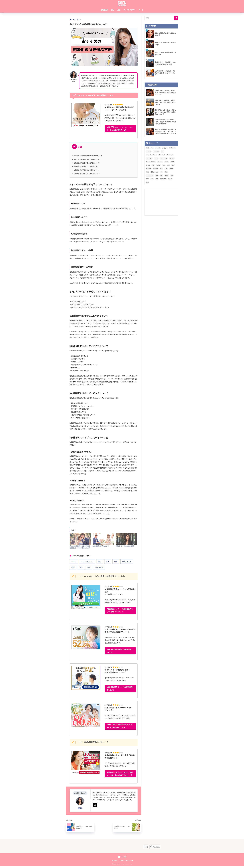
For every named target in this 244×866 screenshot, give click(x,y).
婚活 (112, 10)
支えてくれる (149, 175)
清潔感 (166, 175)
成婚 (166, 172)
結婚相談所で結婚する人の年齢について (87, 163)
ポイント (171, 158)
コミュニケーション (151, 155)
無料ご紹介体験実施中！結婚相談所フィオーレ (120, 651)
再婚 (153, 165)
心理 (166, 168)
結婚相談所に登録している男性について (87, 166)
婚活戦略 (148, 168)
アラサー (148, 151)
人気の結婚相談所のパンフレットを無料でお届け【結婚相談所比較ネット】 (120, 774)
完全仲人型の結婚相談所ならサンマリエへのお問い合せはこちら (120, 726)
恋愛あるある (126, 561)
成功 (161, 172)
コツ (162, 151)
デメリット (149, 158)
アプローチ (172, 148)
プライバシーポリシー (126, 860)
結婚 (89, 567)
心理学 (171, 168)
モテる (166, 161)
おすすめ (157, 148)
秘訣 (152, 178)
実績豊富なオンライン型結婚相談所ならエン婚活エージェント (120, 610)
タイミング (162, 155)
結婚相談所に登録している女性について (87, 170)
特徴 (73, 567)
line (152, 148)
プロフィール (163, 158)
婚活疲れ (155, 168)
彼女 (161, 168)
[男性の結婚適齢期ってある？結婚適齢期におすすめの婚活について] (80, 539)
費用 (147, 182)
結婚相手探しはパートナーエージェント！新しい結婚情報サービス (120, 128)
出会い (158, 165)
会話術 (172, 161)
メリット (160, 161)
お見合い (164, 148)
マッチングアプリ (130, 10)
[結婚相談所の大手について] (103, 539)
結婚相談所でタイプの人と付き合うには (87, 173)
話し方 (170, 178)
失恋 (164, 165)
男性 (81, 567)
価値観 (148, 165)
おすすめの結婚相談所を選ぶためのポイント (88, 155)
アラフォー (156, 151)
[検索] (176, 18)
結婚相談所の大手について (101, 546)
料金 (157, 175)
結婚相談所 (104, 10)
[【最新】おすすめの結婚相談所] (126, 539)
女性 (99, 561)
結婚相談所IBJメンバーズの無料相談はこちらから (120, 688)
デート (141, 10)
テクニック (170, 155)
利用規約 (114, 860)
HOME (123, 857)
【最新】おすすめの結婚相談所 (125, 546)
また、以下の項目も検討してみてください (87, 159)
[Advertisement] (161, 202)
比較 (161, 175)
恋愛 (118, 10)
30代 (147, 148)
